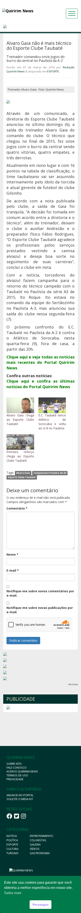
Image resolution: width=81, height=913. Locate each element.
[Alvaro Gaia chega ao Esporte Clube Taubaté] (20, 405)
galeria (35, 844)
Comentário (16, 508)
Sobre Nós (14, 764)
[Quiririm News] (25, 10)
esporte (12, 844)
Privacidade (15, 779)
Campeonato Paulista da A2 (49, 472)
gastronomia (40, 853)
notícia (11, 836)
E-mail (12, 570)
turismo (12, 853)
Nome (12, 554)
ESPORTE (53, 71)
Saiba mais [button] (12, 893)
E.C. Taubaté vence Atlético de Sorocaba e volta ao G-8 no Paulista (52, 421)
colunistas (38, 840)
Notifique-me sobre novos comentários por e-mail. (40, 593)
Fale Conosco (16, 767)
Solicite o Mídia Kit (19, 799)
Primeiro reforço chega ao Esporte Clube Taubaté (20, 456)
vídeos (35, 849)
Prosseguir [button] (41, 904)
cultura (12, 849)
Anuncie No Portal (19, 795)
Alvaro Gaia (23, 472)
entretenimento (41, 836)
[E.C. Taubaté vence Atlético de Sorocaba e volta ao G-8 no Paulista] (52, 405)
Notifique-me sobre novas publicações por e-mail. (39, 610)
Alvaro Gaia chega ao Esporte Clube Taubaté (20, 419)
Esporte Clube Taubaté (21, 477)
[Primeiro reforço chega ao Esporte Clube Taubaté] (20, 442)
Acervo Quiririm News (22, 771)
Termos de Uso (17, 775)
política (12, 840)
